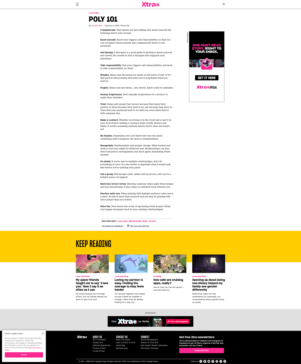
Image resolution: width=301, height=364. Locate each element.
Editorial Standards (101, 345)
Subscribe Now (202, 350)
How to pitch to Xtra (125, 343)
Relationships (135, 221)
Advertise (120, 345)
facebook (200, 361)
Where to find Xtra (149, 343)
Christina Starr (97, 26)
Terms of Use (99, 351)
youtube (208, 361)
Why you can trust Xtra (139, 226)
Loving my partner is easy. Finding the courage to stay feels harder (129, 284)
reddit (220, 361)
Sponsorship (122, 348)
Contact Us (122, 337)
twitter (204, 361)
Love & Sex (94, 13)
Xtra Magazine (150, 4)
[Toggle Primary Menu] (77, 4)
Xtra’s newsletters (149, 340)
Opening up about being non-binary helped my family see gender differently (208, 284)
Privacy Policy (99, 348)
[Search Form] (223, 4)
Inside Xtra (98, 343)
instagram (212, 361)
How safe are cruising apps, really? (168, 281)
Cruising (157, 276)
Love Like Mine (82, 276)
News (145, 221)
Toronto (152, 221)
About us (97, 337)
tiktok (216, 361)
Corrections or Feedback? (112, 226)
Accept (24, 355)
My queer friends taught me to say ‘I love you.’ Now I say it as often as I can (92, 284)
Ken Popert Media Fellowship (154, 345)
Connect (145, 337)
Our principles (99, 340)
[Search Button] (223, 4)
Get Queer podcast (149, 348)
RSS (224, 361)
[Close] (43, 333)
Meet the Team (123, 340)
